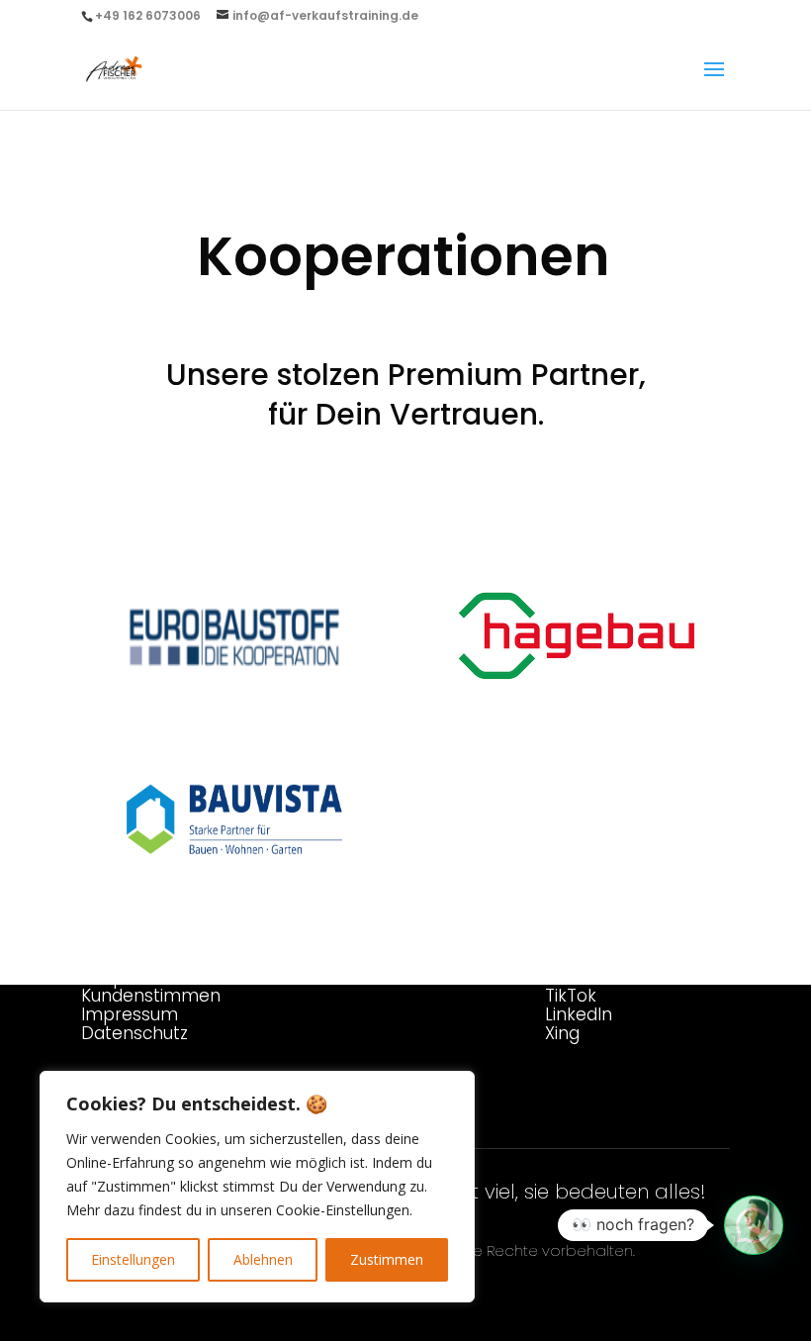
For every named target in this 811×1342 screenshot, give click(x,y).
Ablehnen (263, 1259)
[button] (753, 1225)
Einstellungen (133, 1259)
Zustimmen (386, 1259)
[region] (257, 1186)
